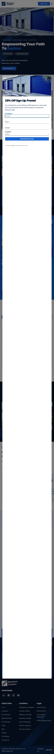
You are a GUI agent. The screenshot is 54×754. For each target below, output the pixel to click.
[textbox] (26, 134)
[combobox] (27, 134)
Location (8, 131)
